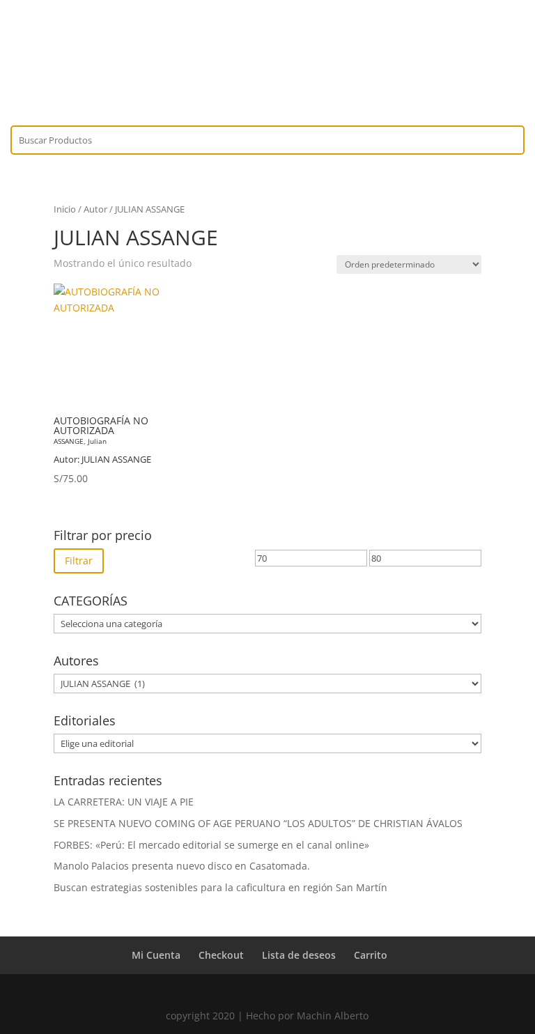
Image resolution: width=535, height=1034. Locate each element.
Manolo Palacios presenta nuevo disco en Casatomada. (182, 865)
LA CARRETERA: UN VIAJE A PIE (124, 801)
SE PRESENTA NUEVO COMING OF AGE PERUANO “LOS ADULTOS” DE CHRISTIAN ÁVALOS (258, 823)
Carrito (370, 955)
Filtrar (79, 560)
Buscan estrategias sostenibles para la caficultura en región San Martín (220, 887)
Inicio (65, 209)
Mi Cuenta (156, 955)
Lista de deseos (299, 955)
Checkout (221, 955)
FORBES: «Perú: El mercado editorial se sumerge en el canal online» (211, 844)
